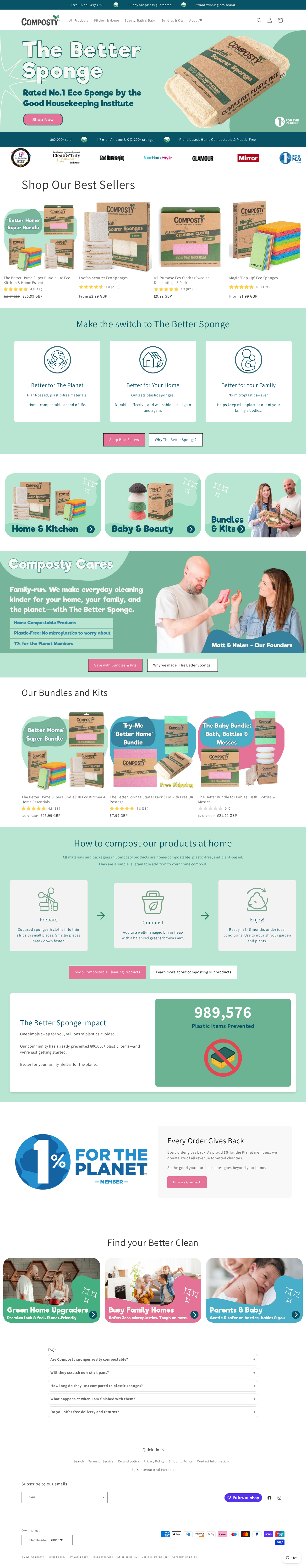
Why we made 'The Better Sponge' (182, 665)
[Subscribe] (102, 1497)
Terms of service (103, 1556)
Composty (37, 1556)
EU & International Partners (153, 1469)
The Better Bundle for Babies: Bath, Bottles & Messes (236, 799)
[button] (197, 20)
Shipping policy (127, 1556)
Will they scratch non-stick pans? (79, 1372)
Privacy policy (79, 1556)
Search (79, 1461)
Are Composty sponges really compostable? (89, 1359)
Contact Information (213, 1461)
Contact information (155, 1556)
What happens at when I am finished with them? (92, 1398)
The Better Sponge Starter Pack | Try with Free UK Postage (151, 799)
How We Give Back (187, 1182)
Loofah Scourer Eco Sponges (103, 278)
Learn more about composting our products (193, 972)
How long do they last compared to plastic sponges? (96, 1385)
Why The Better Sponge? (176, 439)
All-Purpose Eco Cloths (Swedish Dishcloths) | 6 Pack (182, 280)
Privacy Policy (153, 1461)
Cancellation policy (184, 1556)
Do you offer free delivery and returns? (84, 1411)
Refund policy (128, 1461)
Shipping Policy (180, 1461)
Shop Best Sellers (124, 439)
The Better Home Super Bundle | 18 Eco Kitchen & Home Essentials (37, 280)
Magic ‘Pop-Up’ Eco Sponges (253, 278)
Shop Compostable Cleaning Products (107, 972)
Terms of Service (101, 1461)
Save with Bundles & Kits (115, 665)
